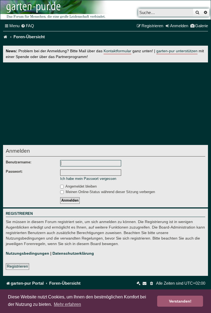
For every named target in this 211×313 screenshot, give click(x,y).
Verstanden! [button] (180, 301)
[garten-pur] (55, 10)
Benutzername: (18, 162)
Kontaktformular (117, 51)
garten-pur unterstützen (177, 51)
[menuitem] (27, 26)
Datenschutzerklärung (73, 253)
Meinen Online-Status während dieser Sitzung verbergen (110, 192)
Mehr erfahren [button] (67, 304)
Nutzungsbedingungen (27, 253)
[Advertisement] (105, 103)
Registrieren (17, 266)
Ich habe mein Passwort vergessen (88, 179)
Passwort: (14, 171)
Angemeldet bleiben (81, 186)
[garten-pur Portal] (5, 37)
